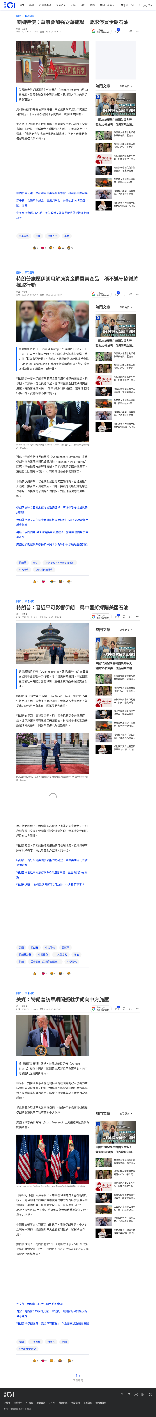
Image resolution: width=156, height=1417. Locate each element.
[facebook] (121, 1394)
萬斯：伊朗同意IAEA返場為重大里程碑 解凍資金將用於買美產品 (52, 535)
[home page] (9, 5)
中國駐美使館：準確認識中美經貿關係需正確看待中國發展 (52, 193)
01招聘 (29, 1402)
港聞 (22, 5)
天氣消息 (61, 5)
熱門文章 (103, 86)
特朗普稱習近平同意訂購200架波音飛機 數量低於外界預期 (51, 875)
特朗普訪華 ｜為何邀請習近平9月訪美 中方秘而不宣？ (50, 884)
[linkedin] (143, 1394)
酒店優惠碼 (45, 5)
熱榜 (82, 5)
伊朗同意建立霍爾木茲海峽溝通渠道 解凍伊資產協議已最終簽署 (52, 510)
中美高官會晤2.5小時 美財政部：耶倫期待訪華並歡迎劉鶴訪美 (52, 215)
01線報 (7, 1402)
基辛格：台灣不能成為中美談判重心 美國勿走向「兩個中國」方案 (52, 203)
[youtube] (136, 1394)
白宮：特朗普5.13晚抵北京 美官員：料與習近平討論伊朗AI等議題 (51, 1314)
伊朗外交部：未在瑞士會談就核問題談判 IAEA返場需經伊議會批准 (52, 522)
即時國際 (29, 15)
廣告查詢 (41, 1402)
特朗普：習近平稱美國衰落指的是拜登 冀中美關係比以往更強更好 (52, 863)
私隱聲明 (87, 1402)
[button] (123, 31)
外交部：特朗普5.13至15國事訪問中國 (39, 1304)
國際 (92, 5)
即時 (73, 5)
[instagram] (128, 1394)
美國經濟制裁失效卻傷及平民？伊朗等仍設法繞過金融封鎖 (52, 544)
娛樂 (31, 5)
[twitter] (150, 1394)
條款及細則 (101, 1402)
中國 (102, 5)
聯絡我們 (75, 1402)
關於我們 (18, 1402)
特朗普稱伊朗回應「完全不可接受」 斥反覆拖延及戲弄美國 (52, 1323)
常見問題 (63, 1402)
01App (52, 1402)
